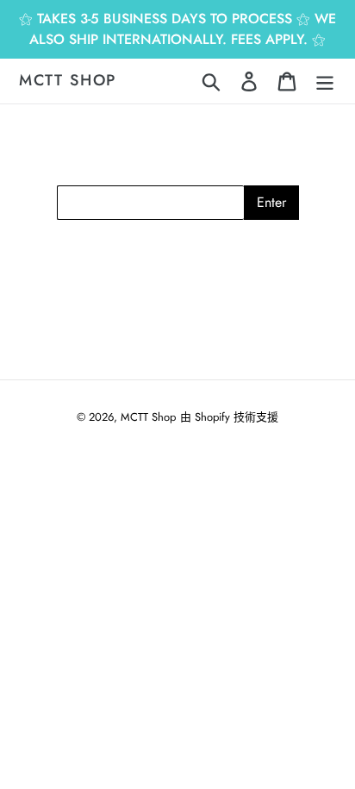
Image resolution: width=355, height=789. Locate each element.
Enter (271, 202)
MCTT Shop (67, 81)
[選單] (325, 80)
